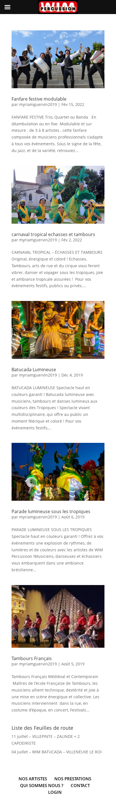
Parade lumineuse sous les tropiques (51, 511)
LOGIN (55, 792)
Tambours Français (32, 658)
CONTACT (80, 785)
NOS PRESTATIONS (72, 778)
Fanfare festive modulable (39, 99)
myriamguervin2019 (38, 104)
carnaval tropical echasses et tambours (53, 234)
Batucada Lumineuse (34, 369)
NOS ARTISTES (33, 778)
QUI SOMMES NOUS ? (41, 785)
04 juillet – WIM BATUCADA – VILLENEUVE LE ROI (57, 751)
